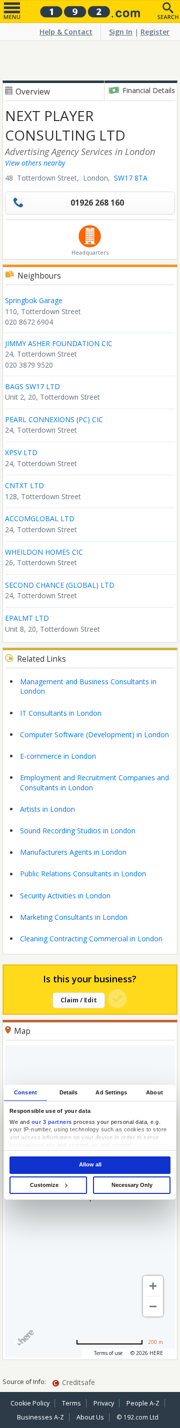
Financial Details (148, 90)
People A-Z (143, 1403)
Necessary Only (132, 1185)
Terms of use (108, 1352)
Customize (44, 1185)
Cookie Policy (30, 1403)
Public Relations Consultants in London (83, 873)
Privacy (104, 1403)
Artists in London (47, 809)
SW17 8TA (131, 178)
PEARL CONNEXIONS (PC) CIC (54, 419)
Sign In (120, 32)
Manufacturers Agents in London (73, 852)
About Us (90, 1417)
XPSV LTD (21, 452)
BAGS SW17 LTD (32, 386)
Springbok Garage (33, 300)
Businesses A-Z (40, 1417)
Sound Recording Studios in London (78, 830)
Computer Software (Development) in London (94, 734)
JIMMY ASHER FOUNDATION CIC (58, 343)
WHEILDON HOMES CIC (44, 552)
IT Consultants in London (61, 713)
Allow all (90, 1165)
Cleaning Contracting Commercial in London (91, 938)
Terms (71, 1403)
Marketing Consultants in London (74, 917)
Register (155, 32)
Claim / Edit (78, 1000)
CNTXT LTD (24, 485)
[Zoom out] (153, 1306)
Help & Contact (66, 32)
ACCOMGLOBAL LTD (39, 518)
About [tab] (154, 1092)
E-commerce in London (58, 756)
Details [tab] (69, 1092)
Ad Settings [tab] (111, 1092)
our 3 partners (52, 1122)
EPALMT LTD (27, 618)
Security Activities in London (65, 895)
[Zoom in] (153, 1286)
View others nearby (35, 163)
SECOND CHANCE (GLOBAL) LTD (59, 585)
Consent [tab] (25, 1092)
